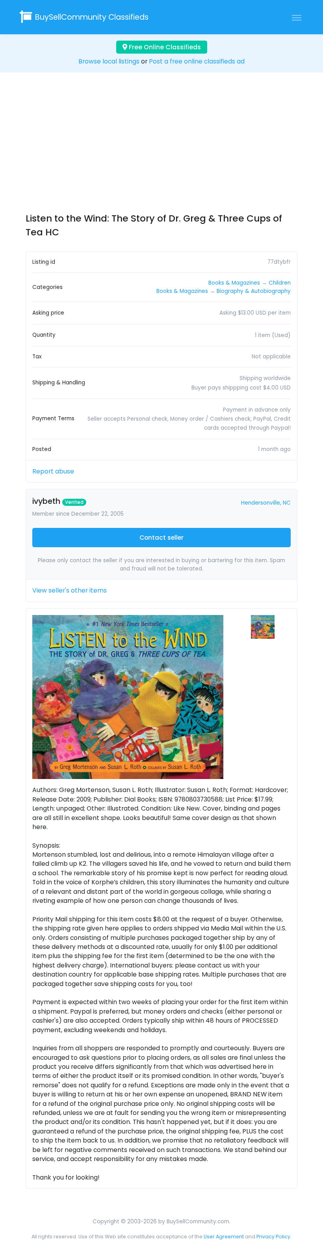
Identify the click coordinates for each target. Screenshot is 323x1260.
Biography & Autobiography (254, 291)
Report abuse (53, 471)
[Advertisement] (161, 150)
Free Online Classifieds (164, 47)
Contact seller (161, 537)
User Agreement (224, 1236)
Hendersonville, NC (266, 503)
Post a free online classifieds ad (197, 61)
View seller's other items (69, 590)
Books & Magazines (234, 283)
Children (280, 283)
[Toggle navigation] (296, 17)
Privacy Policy (273, 1236)
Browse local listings (108, 61)
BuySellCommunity (92, 17)
